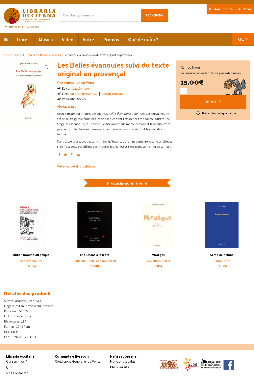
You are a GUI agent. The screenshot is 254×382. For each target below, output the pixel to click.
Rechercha (154, 15)
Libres (19, 55)
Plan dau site (119, 367)
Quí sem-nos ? (16, 361)
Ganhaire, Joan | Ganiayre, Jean (94, 261)
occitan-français (112, 94)
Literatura (31, 55)
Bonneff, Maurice (31, 261)
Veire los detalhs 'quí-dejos (76, 166)
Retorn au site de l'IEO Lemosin (23, 26)
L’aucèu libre (80, 88)
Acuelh (8, 55)
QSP (9, 367)
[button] (46, 67)
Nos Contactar (17, 373)
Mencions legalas (122, 361)
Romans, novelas (50, 55)
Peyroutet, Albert (158, 261)
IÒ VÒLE (213, 101)
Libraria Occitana (30, 16)
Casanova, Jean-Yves (75, 82)
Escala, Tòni (222, 261)
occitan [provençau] (84, 94)
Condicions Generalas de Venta (78, 361)
